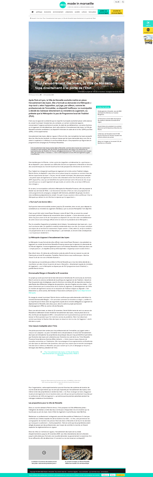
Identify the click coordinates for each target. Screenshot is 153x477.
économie (47, 12)
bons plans (92, 12)
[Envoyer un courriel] (40, 95)
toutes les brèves (103, 107)
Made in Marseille (49, 471)
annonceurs (104, 471)
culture (84, 12)
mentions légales (73, 471)
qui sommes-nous (94, 471)
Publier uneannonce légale (103, 12)
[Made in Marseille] (76, 5)
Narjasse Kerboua (35, 95)
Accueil (33, 18)
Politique (39, 12)
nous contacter (83, 471)
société (77, 12)
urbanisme (69, 12)
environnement (58, 12)
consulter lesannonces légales (117, 12)
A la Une (39, 18)
